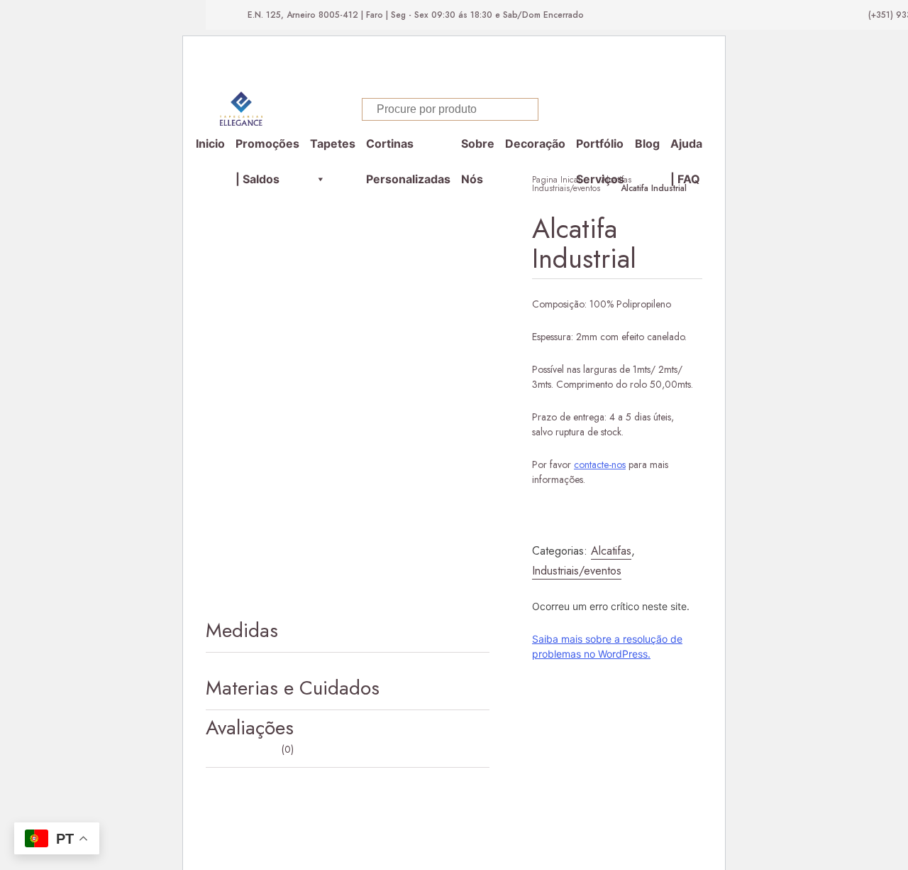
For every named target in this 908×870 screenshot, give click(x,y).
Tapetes (332, 143)
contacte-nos (600, 464)
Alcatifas (616, 179)
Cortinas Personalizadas (408, 148)
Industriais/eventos (566, 188)
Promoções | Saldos (267, 148)
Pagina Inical (556, 179)
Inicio (210, 143)
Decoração (535, 143)
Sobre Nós (477, 148)
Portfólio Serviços (600, 148)
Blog (647, 143)
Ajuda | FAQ (686, 148)
